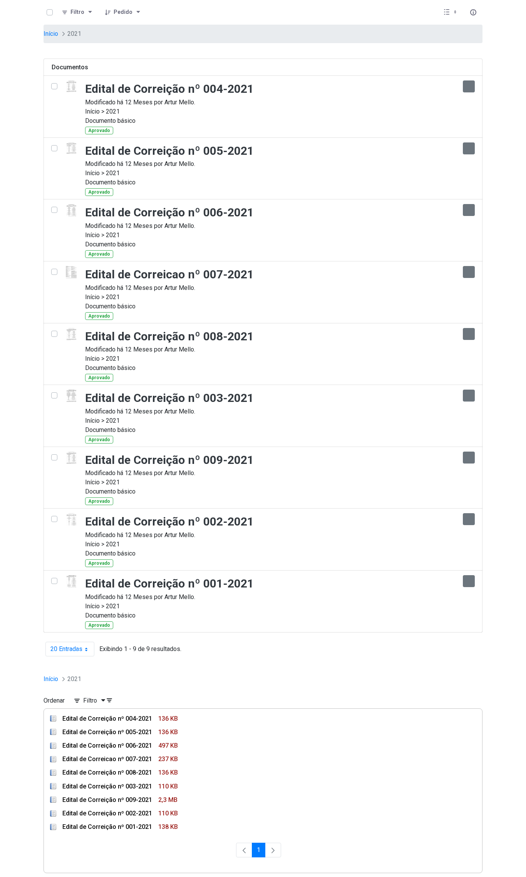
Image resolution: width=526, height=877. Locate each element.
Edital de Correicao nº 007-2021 (169, 274)
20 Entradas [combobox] (72, 650)
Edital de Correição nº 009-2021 (169, 460)
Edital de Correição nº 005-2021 (169, 150)
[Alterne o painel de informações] (473, 12)
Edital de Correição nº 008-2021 (169, 336)
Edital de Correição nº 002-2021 (169, 521)
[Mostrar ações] (469, 86)
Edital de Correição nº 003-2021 (169, 398)
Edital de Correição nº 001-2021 (169, 583)
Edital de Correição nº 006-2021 (169, 212)
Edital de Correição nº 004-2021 (169, 88)
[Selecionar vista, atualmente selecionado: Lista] (451, 12)
